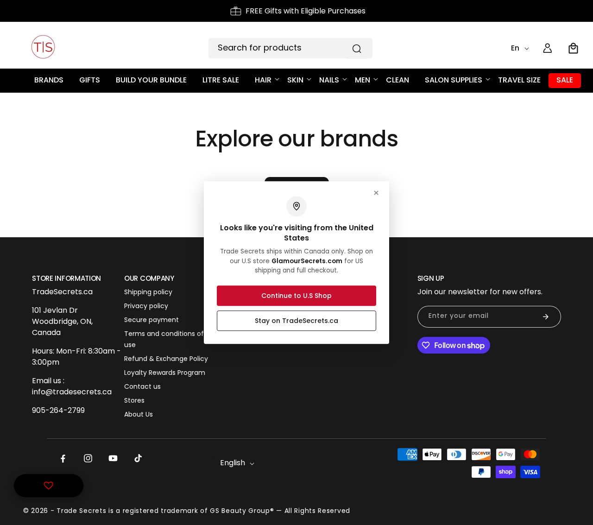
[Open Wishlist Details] (48, 485)
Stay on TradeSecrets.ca (296, 320)
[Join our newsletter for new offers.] (546, 317)
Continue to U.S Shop (296, 295)
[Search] (357, 48)
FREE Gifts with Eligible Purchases (306, 11)
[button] (573, 48)
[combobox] (290, 48)
